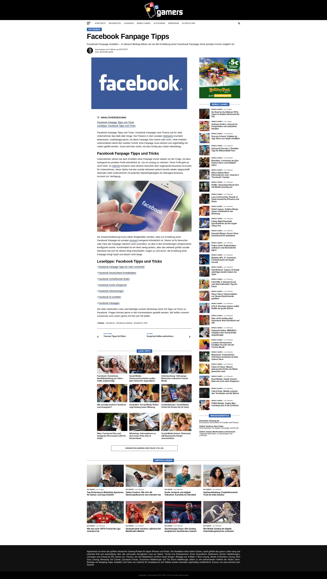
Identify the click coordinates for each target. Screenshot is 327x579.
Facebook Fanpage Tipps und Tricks (115, 122)
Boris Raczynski (106, 52)
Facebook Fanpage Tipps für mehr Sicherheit (121, 267)
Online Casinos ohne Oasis (211, 426)
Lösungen (129, 23)
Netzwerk (168, 136)
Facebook (111, 323)
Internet (116, 166)
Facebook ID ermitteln (109, 297)
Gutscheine (159, 23)
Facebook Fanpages (108, 303)
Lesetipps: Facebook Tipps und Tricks (116, 126)
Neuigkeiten (115, 23)
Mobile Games (143, 23)
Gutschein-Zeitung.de (209, 421)
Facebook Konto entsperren (112, 285)
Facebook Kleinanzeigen (111, 291)
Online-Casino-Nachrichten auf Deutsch (217, 432)
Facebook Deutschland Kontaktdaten (117, 273)
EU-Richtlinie (188, 23)
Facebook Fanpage (124, 323)
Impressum (173, 23)
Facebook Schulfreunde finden (114, 279)
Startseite (100, 23)
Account (133, 240)
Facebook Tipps (141, 323)
